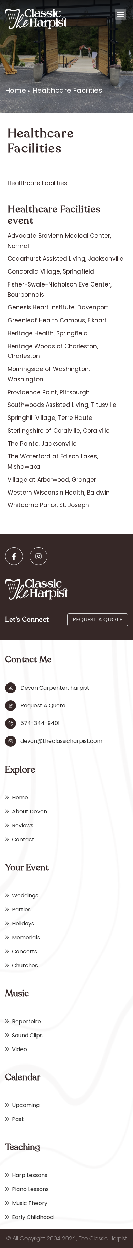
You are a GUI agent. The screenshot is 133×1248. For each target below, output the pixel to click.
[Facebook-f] (14, 556)
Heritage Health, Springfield (48, 333)
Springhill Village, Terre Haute (50, 418)
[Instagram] (38, 556)
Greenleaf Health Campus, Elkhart (57, 320)
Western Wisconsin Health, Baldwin (59, 492)
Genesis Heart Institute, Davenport (58, 307)
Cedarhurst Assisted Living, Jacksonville (65, 258)
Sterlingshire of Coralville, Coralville (59, 431)
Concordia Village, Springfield (51, 271)
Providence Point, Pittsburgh (49, 392)
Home (15, 90)
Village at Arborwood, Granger (52, 479)
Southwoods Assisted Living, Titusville (62, 405)
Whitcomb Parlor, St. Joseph (48, 505)
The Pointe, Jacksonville (42, 444)
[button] (120, 14)
